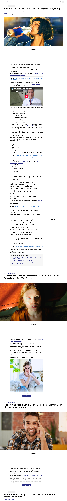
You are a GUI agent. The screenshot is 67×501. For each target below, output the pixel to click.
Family (28, 1)
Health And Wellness (11, 6)
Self (26, 1)
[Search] (60, 2)
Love (16, 1)
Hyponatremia (24, 161)
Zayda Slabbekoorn (8, 281)
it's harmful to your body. (29, 126)
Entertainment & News (34, 1)
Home (5, 6)
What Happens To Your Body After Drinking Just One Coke (29, 246)
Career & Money (48, 1)
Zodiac (18, 1)
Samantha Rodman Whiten (9, 499)
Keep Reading (27, 395)
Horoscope (23, 1)
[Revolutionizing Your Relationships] (8, 2)
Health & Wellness (42, 1)
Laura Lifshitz (6, 13)
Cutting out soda (36, 84)
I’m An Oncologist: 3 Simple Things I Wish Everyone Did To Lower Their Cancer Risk (26, 258)
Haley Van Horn (7, 410)
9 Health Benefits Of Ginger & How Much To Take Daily (27, 206)
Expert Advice (54, 1)
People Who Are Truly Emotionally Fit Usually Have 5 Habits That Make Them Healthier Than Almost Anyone (26, 263)
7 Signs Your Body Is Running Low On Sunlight (22, 260)
